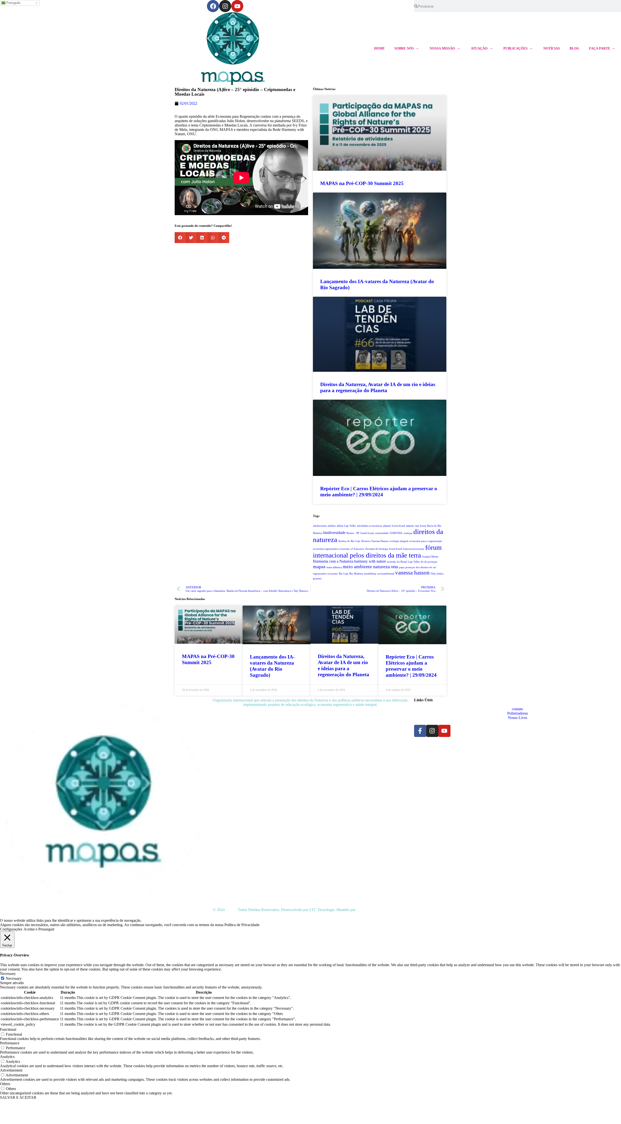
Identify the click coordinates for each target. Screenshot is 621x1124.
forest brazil (395, 549)
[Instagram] (225, 6)
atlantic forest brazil (394, 525)
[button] (180, 237)
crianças (407, 533)
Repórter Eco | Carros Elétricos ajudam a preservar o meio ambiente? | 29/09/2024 (378, 492)
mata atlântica (334, 567)
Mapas (231, 910)
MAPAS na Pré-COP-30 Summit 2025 (362, 183)
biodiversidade (334, 533)
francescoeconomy (413, 549)
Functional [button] (8, 1029)
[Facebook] (213, 6)
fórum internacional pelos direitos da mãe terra (377, 551)
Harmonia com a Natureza (333, 561)
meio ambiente (357, 566)
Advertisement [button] (11, 1070)
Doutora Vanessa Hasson (375, 541)
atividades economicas (369, 525)
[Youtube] (237, 6)
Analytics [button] (7, 1057)
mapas (319, 566)
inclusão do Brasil (397, 561)
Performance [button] (9, 1043)
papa (401, 567)
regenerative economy (325, 573)
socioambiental (385, 573)
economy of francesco (351, 549)
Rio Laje (343, 573)
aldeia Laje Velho (346, 525)
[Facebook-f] (420, 731)
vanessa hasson (412, 572)
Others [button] (5, 1084)
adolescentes (320, 525)
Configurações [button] (11, 929)
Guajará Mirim (430, 556)
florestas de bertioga (376, 549)
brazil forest (367, 533)
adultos (332, 525)
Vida (433, 573)
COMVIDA (396, 533)
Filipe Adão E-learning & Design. (382, 910)
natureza (381, 566)
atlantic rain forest (416, 525)
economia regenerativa (325, 549)
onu (394, 566)
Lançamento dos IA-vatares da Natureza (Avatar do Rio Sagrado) (272, 666)
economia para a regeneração (425, 541)
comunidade (382, 533)
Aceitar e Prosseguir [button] (39, 929)
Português (13, 3)
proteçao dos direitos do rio (420, 567)
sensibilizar (370, 573)
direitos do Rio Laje (349, 541)
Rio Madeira (356, 573)
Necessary (14, 978)
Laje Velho (414, 561)
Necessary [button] (8, 974)
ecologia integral (399, 541)
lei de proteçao (429, 561)
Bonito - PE (353, 533)
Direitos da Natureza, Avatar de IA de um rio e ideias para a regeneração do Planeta (377, 387)
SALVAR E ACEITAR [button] (18, 1097)
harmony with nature (370, 561)
